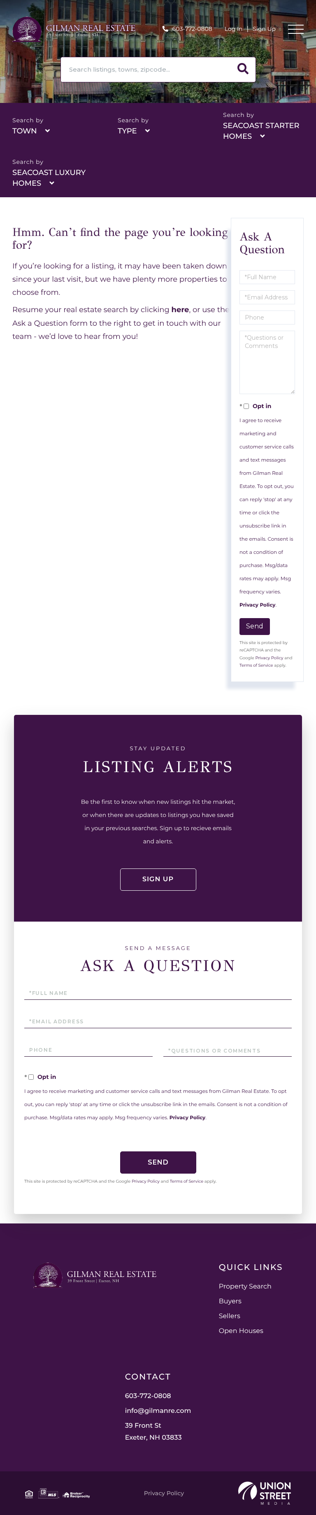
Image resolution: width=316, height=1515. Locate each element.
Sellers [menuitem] (229, 1316)
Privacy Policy (257, 605)
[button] (243, 69)
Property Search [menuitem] (245, 1287)
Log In (234, 29)
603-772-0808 (192, 29)
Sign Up (264, 29)
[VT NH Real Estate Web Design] (264, 1493)
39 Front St (153, 1432)
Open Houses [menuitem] (241, 1331)
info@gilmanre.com (158, 1411)
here (180, 309)
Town (24, 130)
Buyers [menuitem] (230, 1301)
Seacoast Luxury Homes (49, 178)
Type (127, 130)
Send (254, 626)
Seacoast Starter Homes (261, 131)
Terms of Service (256, 665)
